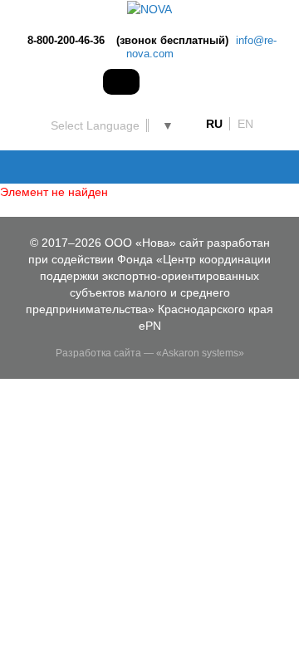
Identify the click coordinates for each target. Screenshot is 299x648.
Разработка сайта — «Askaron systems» (150, 353)
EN (245, 123)
